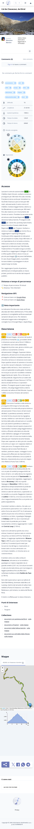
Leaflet (3, 708)
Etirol (23, 97)
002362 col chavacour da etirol (12, 662)
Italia (24, 88)
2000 (6, 88)
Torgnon (20, 92)
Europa (15, 88)
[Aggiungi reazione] (30, 51)
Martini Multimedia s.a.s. (23, 822)
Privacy (17, 810)
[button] (29, 705)
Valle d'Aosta (8, 92)
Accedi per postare (10, 787)
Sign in (10, 64)
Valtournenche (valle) (10, 97)
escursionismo (9, 83)
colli (20, 83)
